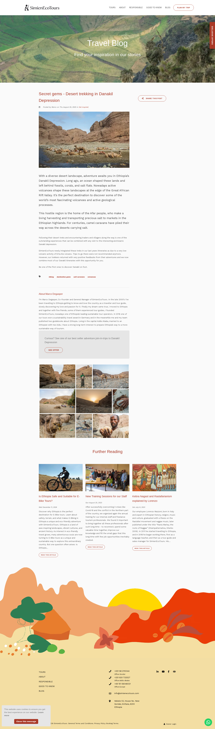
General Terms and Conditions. (81, 723)
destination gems (64, 277)
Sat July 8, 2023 (138, 507)
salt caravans (79, 277)
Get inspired (83, 107)
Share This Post (153, 98)
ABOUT (122, 7)
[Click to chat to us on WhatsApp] (208, 722)
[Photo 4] (57, 401)
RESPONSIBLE (136, 7)
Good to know (154, 7)
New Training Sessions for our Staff (106, 496)
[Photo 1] (57, 376)
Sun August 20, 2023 (94, 503)
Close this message (26, 721)
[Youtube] (163, 671)
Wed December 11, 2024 (48, 507)
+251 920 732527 (122, 677)
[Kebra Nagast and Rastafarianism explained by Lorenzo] (154, 477)
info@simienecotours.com (126, 693)
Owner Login (170, 724)
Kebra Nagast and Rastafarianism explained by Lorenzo (152, 498)
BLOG (167, 7)
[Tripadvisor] (174, 671)
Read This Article (48, 555)
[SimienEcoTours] (42, 7)
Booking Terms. (112, 723)
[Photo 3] (111, 376)
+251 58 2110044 (121, 671)
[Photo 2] (84, 376)
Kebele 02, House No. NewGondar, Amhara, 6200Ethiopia (126, 704)
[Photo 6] (121, 401)
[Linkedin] (157, 671)
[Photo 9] (111, 426)
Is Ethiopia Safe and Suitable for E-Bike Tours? (59, 498)
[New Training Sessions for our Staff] (107, 477)
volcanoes (92, 277)
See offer (53, 350)
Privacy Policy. (100, 723)
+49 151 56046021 (122, 684)
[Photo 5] (94, 401)
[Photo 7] (57, 426)
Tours (112, 7)
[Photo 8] (84, 426)
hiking (51, 277)
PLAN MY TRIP (183, 8)
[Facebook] (169, 671)
